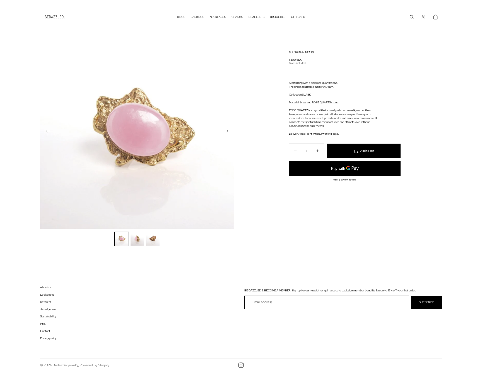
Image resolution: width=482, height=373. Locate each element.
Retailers (45, 302)
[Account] (423, 17)
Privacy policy (48, 338)
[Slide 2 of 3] (137, 239)
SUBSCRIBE (426, 302)
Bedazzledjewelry (65, 365)
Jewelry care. (48, 309)
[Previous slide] (46, 131)
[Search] (412, 17)
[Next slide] (228, 131)
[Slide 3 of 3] (153, 239)
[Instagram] (241, 365)
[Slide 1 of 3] (121, 239)
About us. (46, 287)
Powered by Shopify (94, 365)
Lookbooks (47, 294)
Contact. (45, 331)
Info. (43, 324)
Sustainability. (48, 316)
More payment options (344, 179)
